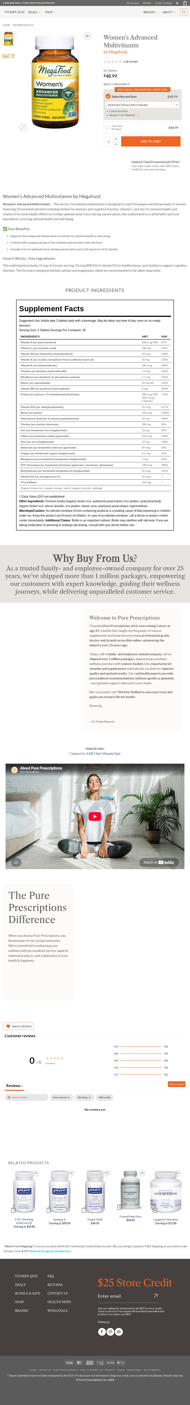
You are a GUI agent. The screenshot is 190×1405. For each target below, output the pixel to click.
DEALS (20, 1285)
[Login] (177, 3)
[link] (102, 1332)
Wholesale (134, 1370)
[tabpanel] (95, 1122)
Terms (121, 1370)
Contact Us (77, 753)
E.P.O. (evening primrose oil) (24, 1221)
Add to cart (151, 141)
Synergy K (59, 1219)
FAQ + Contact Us (92, 1370)
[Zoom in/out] (3, 1388)
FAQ (51, 1276)
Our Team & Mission (65, 1370)
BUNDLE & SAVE (27, 1293)
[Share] (25, 1388)
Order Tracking (163, 2)
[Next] (86, 82)
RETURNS (55, 1285)
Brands (149, 12)
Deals (32, 12)
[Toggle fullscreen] (14, 1388)
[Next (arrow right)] (14, 1398)
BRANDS (21, 1311)
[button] (184, 3)
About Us (45, 1370)
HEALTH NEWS (59, 1302)
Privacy (110, 1370)
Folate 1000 (95, 1219)
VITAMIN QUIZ (26, 1276)
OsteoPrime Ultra (130, 1216)
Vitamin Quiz (14, 12)
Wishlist (147, 2)
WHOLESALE (58, 1311)
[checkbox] (104, 1097)
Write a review (176, 1084)
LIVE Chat (94, 753)
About (168, 12)
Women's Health (23, 25)
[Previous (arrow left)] (3, 1398)
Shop (49, 12)
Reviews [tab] (14, 1085)
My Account (133, 2)
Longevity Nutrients (165, 1219)
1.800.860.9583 (11, 2)
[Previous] (24, 82)
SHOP (19, 1302)
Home (6, 25)
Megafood (118, 51)
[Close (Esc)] (35, 1388)
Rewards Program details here (50, 1251)
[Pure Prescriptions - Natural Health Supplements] (95, 12)
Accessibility (152, 1370)
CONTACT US (58, 1293)
